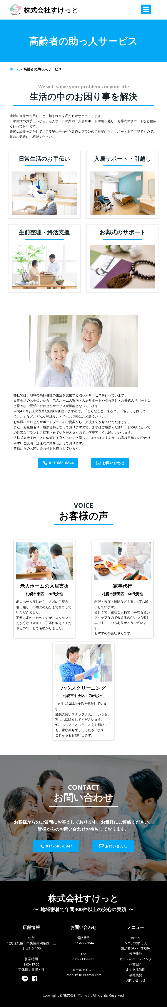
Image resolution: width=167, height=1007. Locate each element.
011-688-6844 (83, 943)
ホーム (15, 69)
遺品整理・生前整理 (135, 948)
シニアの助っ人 (135, 943)
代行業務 (135, 953)
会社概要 (135, 975)
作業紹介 (135, 964)
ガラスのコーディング (135, 959)
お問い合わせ (135, 980)
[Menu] (146, 9)
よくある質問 (135, 969)
